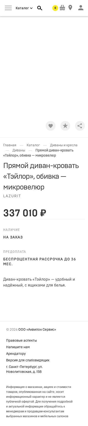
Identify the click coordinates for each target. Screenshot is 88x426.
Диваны (18, 150)
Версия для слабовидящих (27, 360)
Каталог (33, 145)
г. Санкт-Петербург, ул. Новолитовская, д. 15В (24, 369)
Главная (9, 145)
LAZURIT (12, 196)
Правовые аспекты (21, 340)
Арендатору (16, 354)
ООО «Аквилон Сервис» (37, 329)
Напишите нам (18, 347)
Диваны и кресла (63, 145)
